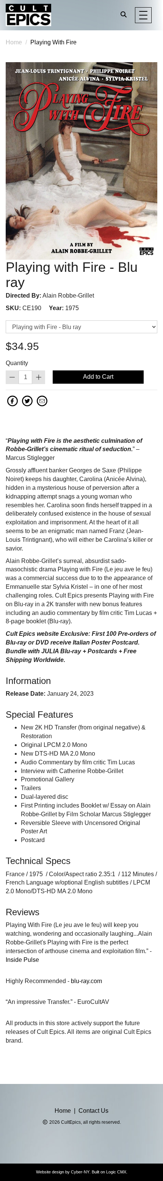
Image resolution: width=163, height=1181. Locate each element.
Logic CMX (116, 1172)
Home (14, 42)
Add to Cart (98, 376)
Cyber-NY (80, 1172)
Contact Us (93, 1110)
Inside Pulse (22, 960)
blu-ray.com (86, 981)
